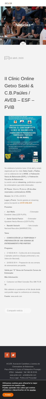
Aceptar (8, 395)
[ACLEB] (8, 3)
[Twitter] (13, 355)
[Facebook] (7, 355)
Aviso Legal (14, 378)
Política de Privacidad (28, 378)
